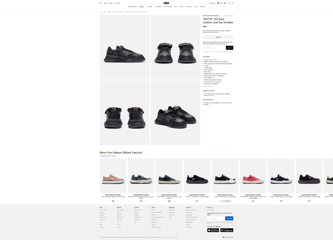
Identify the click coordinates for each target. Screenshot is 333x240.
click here (210, 95)
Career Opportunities (192, 217)
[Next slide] (231, 180)
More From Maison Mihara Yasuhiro (121, 152)
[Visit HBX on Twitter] (213, 210)
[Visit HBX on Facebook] (208, 210)
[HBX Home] (166, 3)
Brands (109, 12)
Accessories (103, 217)
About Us (154, 219)
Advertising (189, 222)
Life (101, 222)
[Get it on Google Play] (226, 230)
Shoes (219, 82)
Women (110, 3)
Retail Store (155, 222)
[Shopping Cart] (232, 3)
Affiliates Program (156, 227)
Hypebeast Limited (106, 237)
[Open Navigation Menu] (100, 3)
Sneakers (212, 82)
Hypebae (171, 214)
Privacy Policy (229, 51)
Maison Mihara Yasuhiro (118, 12)
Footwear (102, 219)
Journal (102, 227)
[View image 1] (125, 47)
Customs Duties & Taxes (158, 217)
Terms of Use (221, 51)
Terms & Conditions (156, 237)
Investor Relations (191, 219)
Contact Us (189, 227)
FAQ (153, 210)
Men (105, 3)
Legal (187, 224)
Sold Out (218, 37)
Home (101, 12)
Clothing (102, 214)
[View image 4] (175, 112)
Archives (117, 3)
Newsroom (189, 212)
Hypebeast (172, 210)
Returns (154, 214)
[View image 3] (125, 112)
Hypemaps (172, 212)
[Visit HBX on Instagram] (210, 210)
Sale (101, 224)
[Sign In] (229, 3)
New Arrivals (103, 210)
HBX (170, 217)
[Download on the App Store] (213, 230)
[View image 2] (175, 47)
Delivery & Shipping (157, 212)
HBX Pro (154, 224)
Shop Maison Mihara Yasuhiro (108, 156)
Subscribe (229, 47)
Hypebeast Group (191, 210)
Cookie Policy (174, 237)
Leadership (189, 214)
